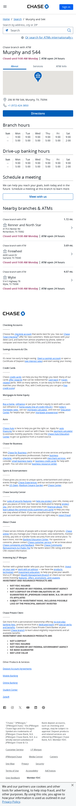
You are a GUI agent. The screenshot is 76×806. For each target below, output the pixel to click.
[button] (72, 785)
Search (18, 19)
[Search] (69, 30)
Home (6, 19)
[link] (4, 708)
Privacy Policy (11, 802)
